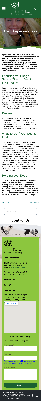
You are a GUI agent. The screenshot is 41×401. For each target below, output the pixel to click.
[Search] (34, 211)
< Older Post (6, 203)
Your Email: (9, 354)
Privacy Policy (36, 395)
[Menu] (3, 8)
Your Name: (9, 345)
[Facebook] (5, 285)
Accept (29, 395)
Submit (20, 385)
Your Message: (9, 368)
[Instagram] (9, 285)
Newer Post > (34, 203)
